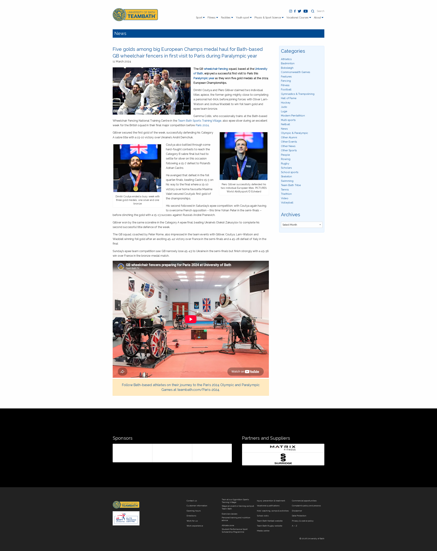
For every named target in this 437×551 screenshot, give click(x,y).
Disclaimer (297, 511)
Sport (199, 17)
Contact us (192, 500)
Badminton (287, 63)
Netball (285, 124)
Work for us (192, 521)
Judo (284, 106)
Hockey (285, 102)
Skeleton (286, 176)
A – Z (294, 526)
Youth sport (242, 17)
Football (286, 89)
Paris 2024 (202, 125)
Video (284, 198)
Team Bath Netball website (270, 521)
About (317, 17)
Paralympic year (203, 78)
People (285, 154)
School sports (289, 172)
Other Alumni (289, 137)
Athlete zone (228, 525)
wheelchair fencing (216, 68)
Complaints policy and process (306, 505)
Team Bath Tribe (291, 185)
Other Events (289, 141)
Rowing (285, 159)
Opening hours (194, 511)
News (120, 33)
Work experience (195, 526)
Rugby (285, 163)
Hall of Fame (288, 98)
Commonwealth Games (295, 72)
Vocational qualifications (268, 505)
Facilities (226, 17)
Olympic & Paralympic (294, 133)
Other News (288, 146)
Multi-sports (288, 120)
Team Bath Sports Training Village (199, 120)
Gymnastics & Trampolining (297, 93)
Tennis (285, 189)
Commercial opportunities (304, 500)
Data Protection (299, 516)
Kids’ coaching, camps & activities (273, 511)
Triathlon (286, 193)
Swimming (287, 180)
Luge (284, 111)
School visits (263, 516)
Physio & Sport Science (268, 17)
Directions (191, 516)
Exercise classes (229, 514)
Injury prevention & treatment (271, 500)
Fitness (211, 17)
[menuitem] (201, 18)
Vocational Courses (297, 17)
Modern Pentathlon (293, 115)
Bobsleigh (287, 67)
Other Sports (289, 150)
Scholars (286, 167)
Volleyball (287, 202)
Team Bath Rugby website (269, 526)
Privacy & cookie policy (303, 521)
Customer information (197, 505)
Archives (290, 214)
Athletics (286, 59)
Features (286, 76)
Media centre (263, 531)
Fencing (286, 80)
